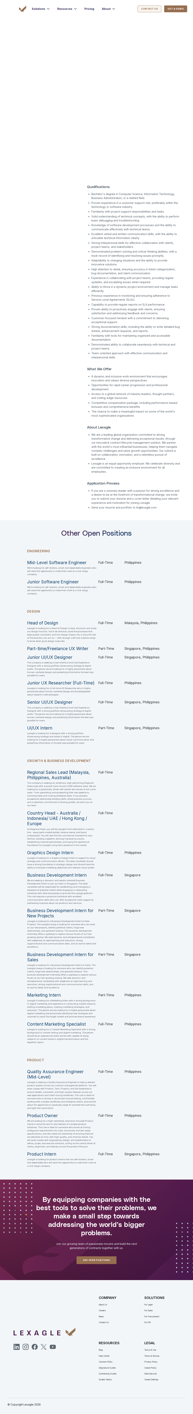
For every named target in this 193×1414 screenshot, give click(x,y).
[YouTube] (53, 1347)
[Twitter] (44, 1347)
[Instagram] (26, 1347)
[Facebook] (35, 1347)
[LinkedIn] (17, 1347)
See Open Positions (96, 1260)
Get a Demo (176, 8)
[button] (41, 9)
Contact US (149, 8)
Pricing (89, 8)
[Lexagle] (23, 8)
